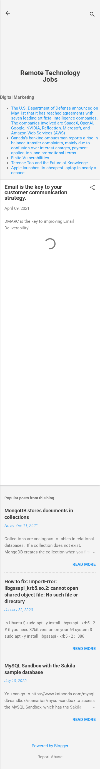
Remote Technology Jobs (50, 76)
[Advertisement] (50, 37)
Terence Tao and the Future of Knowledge (49, 162)
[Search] (92, 15)
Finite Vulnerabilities (30, 157)
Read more (84, 564)
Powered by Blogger (50, 745)
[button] (92, 188)
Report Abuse (50, 756)
